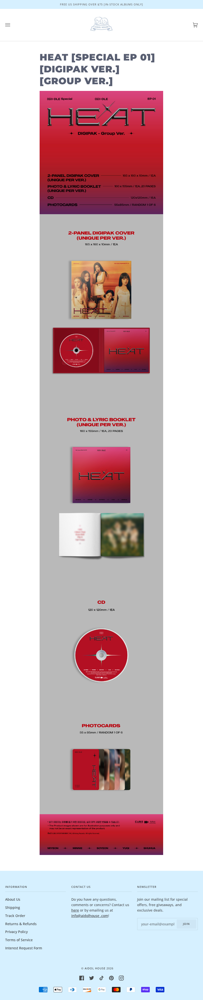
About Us (12, 899)
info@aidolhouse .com (89, 915)
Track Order (15, 915)
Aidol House (95, 968)
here (75, 910)
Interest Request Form (23, 948)
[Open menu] (12, 25)
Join (186, 924)
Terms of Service (19, 940)
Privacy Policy (16, 931)
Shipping (12, 907)
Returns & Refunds (21, 923)
